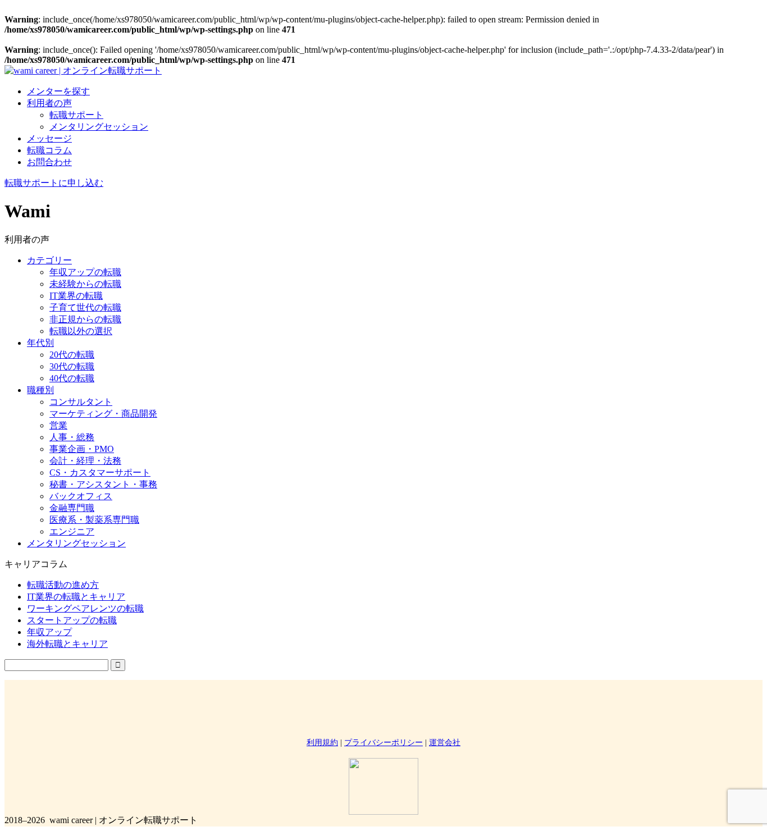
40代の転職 (71, 378)
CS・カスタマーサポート (99, 472)
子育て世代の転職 (85, 307)
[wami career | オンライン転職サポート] (83, 70)
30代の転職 (71, 366)
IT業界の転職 (76, 295)
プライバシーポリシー (383, 742)
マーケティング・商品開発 (103, 413)
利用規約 (322, 742)
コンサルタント (80, 402)
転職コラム (49, 150)
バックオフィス (80, 496)
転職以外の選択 (80, 331)
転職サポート (76, 115)
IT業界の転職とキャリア (76, 596)
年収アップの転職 (85, 272)
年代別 (40, 343)
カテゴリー (49, 260)
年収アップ (49, 632)
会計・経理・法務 (85, 460)
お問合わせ (49, 162)
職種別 (40, 390)
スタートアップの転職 (72, 620)
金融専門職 (71, 508)
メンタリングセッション (98, 126)
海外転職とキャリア (67, 644)
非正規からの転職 (85, 319)
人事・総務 (71, 437)
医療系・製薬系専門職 (94, 519)
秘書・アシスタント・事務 (103, 484)
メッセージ (49, 138)
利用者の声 (49, 103)
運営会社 (444, 742)
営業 (58, 425)
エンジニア (71, 531)
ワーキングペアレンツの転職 (85, 608)
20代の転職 (71, 354)
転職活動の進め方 (63, 585)
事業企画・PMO (81, 449)
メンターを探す (58, 91)
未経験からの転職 (85, 284)
